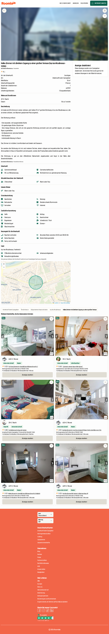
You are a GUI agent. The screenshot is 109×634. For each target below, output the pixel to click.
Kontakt (39, 584)
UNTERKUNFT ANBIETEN (100, 3)
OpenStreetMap (65, 303)
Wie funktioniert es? (43, 590)
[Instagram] (43, 611)
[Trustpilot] (45, 620)
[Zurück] (4, 13)
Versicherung (41, 593)
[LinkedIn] (51, 611)
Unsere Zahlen (41, 569)
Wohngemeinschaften (44, 533)
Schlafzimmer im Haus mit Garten (18, 430)
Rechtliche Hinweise (43, 563)
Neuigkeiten (40, 572)
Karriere (39, 554)
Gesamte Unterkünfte (43, 542)
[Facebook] (39, 611)
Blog (38, 551)
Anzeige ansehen (27, 375)
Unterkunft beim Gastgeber (45, 530)
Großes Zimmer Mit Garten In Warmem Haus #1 (75, 493)
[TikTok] (47, 611)
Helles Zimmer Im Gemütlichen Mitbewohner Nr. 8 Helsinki (24, 493)
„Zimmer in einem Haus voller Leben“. (73, 366)
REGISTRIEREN (84, 3)
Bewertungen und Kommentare (46, 599)
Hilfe (38, 581)
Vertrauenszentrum (42, 596)
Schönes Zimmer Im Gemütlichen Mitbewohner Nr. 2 (23, 366)
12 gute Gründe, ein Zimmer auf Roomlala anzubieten (52, 602)
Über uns (39, 587)
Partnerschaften (42, 560)
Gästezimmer (41, 539)
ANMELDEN (76, 3)
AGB (38, 566)
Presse (39, 557)
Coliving (39, 536)
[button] (3, 264)
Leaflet (56, 303)
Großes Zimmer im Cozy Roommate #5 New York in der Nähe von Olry (81, 430)
